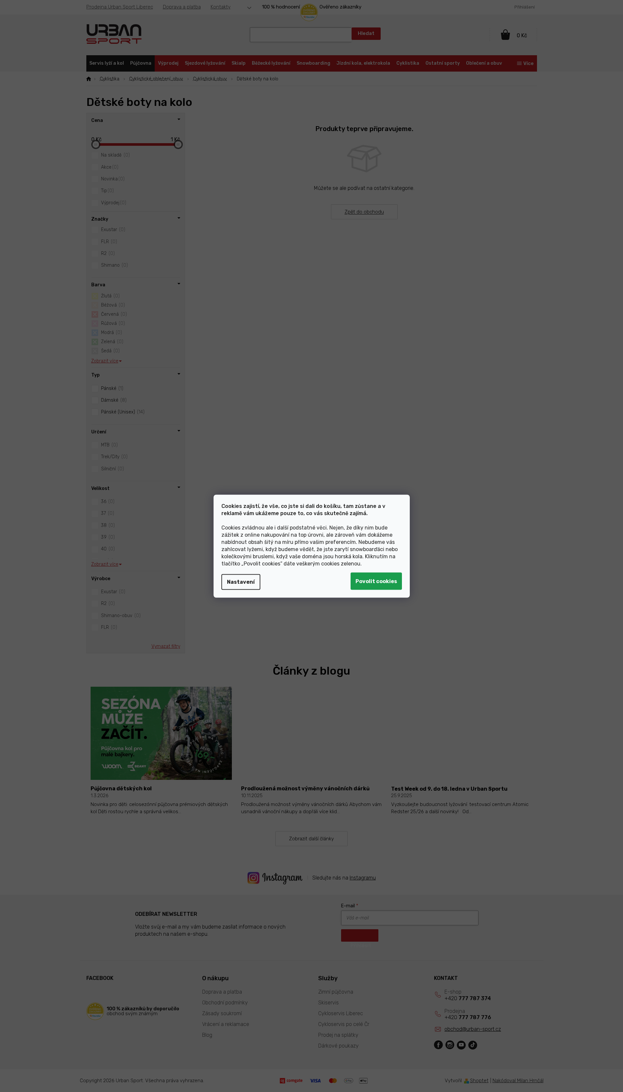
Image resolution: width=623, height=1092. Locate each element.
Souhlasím (376, 581)
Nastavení (241, 582)
